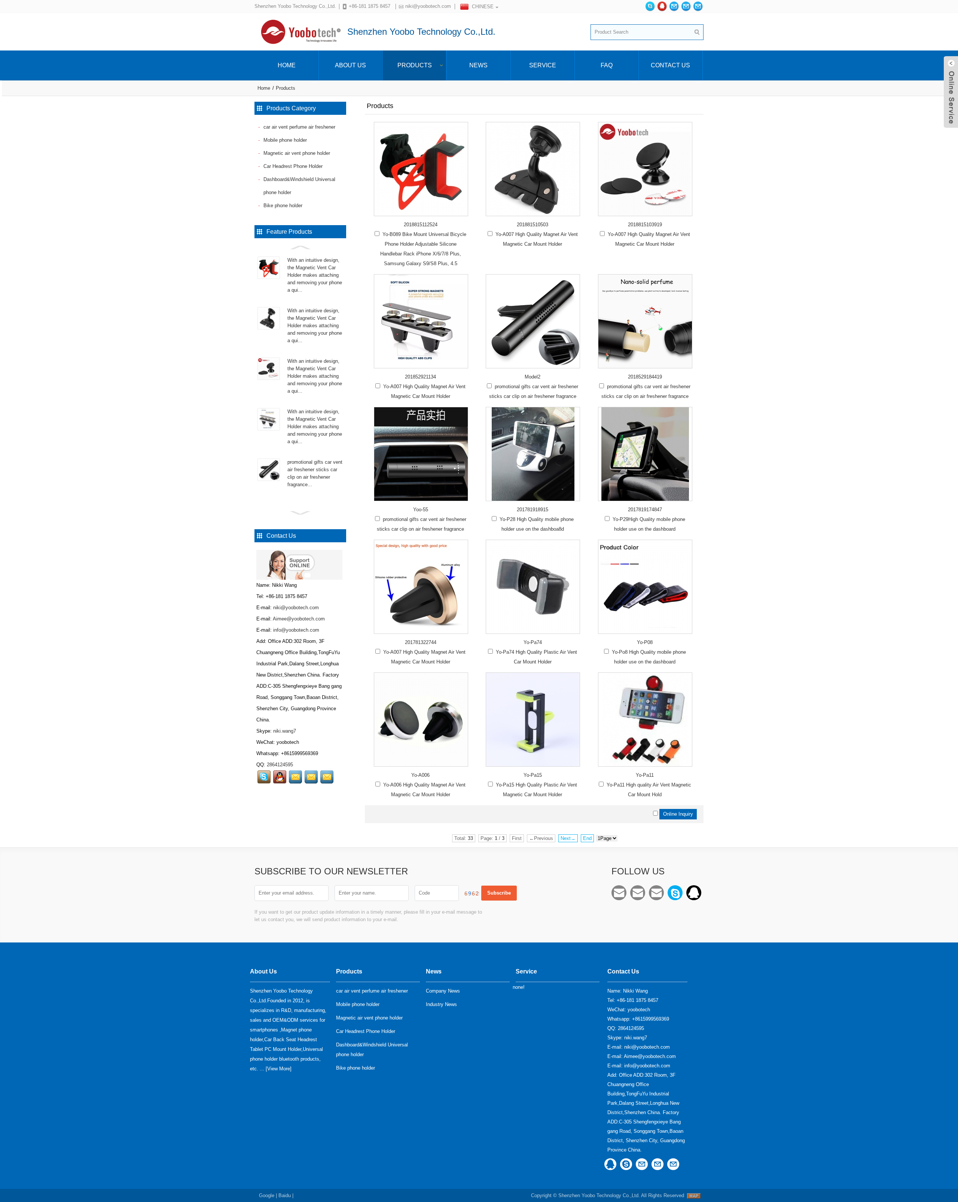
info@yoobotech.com (296, 630)
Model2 (532, 377)
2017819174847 (645, 509)
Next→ (568, 838)
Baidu (284, 1195)
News (478, 65)
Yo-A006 (420, 775)
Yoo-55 (420, 509)
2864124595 (280, 764)
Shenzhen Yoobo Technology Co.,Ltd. (599, 1195)
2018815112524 (420, 224)
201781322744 (420, 642)
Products (414, 65)
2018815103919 (645, 224)
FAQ (607, 65)
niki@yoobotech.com (428, 6)
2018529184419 (645, 377)
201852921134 (420, 377)
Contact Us (670, 65)
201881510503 (532, 224)
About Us (350, 65)
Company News (443, 991)
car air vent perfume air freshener (299, 127)
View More (278, 1068)
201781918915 (532, 509)
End (587, 838)
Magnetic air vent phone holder (296, 153)
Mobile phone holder (285, 140)
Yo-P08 (645, 642)
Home (287, 65)
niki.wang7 (284, 731)
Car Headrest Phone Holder (293, 166)
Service (542, 65)
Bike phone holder (282, 205)
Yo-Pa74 (533, 642)
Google (266, 1195)
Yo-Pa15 (533, 775)
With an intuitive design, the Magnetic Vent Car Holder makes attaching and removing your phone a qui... (314, 275)
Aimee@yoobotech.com (299, 619)
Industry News (441, 1004)
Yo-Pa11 (645, 775)
